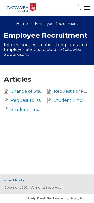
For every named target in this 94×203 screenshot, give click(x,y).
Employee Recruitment (56, 23)
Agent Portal (14, 180)
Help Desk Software (45, 198)
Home (22, 23)
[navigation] (87, 8)
